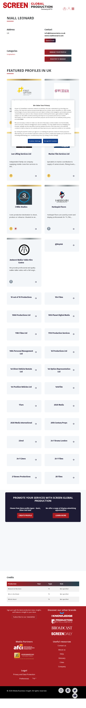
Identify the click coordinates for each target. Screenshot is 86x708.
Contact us (62, 645)
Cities (62, 662)
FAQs (62, 654)
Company (62, 666)
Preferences (24, 678)
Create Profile (25, 515)
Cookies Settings (34, 141)
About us (61, 650)
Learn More (60, 515)
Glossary (62, 658)
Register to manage (58, 59)
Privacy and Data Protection (24, 674)
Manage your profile (58, 52)
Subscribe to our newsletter (24, 617)
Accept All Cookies (50, 141)
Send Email (50, 40)
